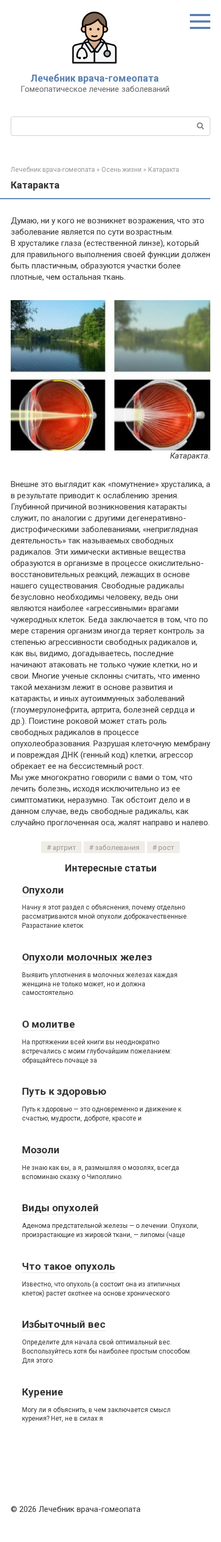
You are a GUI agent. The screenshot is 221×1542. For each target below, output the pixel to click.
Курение (42, 1392)
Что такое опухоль (68, 1266)
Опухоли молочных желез (87, 957)
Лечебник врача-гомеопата (95, 78)
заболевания (117, 847)
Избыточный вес (64, 1324)
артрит (64, 847)
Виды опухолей (60, 1208)
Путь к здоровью (64, 1091)
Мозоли (41, 1150)
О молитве (48, 1024)
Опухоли (43, 890)
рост (166, 847)
